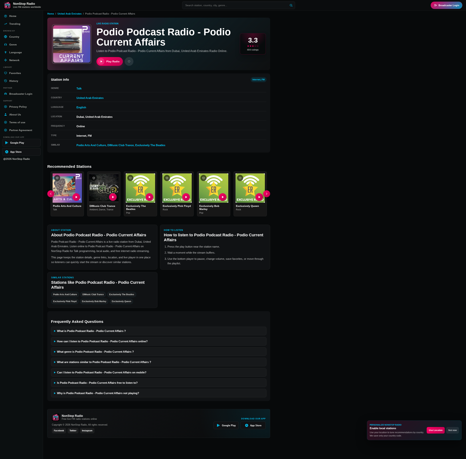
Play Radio (113, 61)
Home (50, 13)
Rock (165, 210)
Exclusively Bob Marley (94, 301)
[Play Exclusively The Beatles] (149, 197)
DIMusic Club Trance (120, 145)
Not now (452, 430)
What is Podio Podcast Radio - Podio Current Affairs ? (91, 330)
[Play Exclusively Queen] (259, 197)
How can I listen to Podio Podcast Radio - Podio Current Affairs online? (102, 341)
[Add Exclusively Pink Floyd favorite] (167, 178)
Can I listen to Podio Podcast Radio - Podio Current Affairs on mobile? (101, 372)
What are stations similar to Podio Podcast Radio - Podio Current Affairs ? (104, 362)
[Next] (266, 194)
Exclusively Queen (247, 206)
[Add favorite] (129, 61)
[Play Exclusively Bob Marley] (222, 197)
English (81, 107)
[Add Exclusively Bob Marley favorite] (203, 178)
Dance (102, 210)
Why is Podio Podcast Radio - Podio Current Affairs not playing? (98, 393)
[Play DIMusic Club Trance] (113, 197)
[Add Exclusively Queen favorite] (240, 178)
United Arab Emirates (70, 13)
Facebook (59, 430)
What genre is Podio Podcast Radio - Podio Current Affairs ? (95, 351)
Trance (109, 210)
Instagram (87, 430)
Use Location (436, 430)
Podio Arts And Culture (91, 145)
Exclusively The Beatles (150, 145)
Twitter (73, 430)
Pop (128, 213)
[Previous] (50, 194)
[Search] (291, 5)
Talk (79, 88)
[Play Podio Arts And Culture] (76, 197)
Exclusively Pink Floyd (177, 206)
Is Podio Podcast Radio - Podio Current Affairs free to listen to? (97, 382)
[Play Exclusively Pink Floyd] (186, 197)
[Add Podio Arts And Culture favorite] (57, 178)
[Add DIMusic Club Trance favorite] (94, 178)
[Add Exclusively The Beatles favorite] (130, 178)
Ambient (94, 210)
